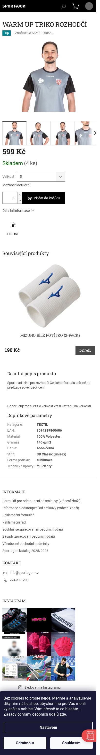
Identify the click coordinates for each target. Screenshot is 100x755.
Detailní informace (16, 211)
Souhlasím (71, 743)
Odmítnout (25, 743)
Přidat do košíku (47, 197)
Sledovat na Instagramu (43, 687)
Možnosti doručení (16, 185)
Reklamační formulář (18, 515)
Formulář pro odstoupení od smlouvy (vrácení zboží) (41, 501)
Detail (85, 350)
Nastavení (48, 727)
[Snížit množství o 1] (19, 201)
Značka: (34, 33)
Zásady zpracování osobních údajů (28, 536)
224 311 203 (19, 580)
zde (63, 714)
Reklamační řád (14, 522)
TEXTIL (42, 424)
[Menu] (89, 6)
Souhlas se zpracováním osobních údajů (32, 529)
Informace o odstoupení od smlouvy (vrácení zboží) (40, 508)
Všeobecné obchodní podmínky (25, 544)
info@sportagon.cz (24, 573)
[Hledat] (63, 6)
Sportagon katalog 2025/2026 (25, 551)
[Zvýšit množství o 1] (19, 195)
